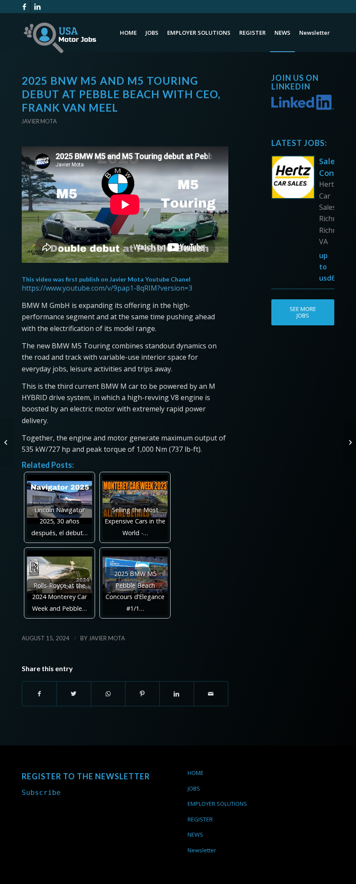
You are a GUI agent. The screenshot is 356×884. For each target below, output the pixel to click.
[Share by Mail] (211, 694)
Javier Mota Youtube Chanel (150, 279)
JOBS (194, 788)
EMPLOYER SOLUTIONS (217, 804)
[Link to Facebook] (24, 6)
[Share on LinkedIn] (177, 694)
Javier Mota (39, 121)
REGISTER (200, 819)
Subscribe (41, 792)
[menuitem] (128, 32)
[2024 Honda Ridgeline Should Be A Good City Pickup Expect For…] (6, 442)
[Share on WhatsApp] (108, 694)
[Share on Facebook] (39, 694)
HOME (196, 773)
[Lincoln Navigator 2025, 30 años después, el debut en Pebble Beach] (349, 442)
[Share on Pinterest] (142, 694)
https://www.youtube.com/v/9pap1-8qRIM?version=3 (107, 288)
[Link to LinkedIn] (37, 6)
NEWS (195, 834)
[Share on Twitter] (74, 694)
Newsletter (202, 850)
